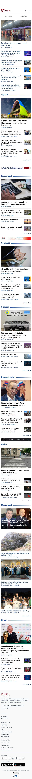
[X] (9, 758)
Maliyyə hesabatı (5, 736)
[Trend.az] (5, 10)
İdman (4, 620)
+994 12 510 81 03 (5, 707)
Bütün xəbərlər (26, 160)
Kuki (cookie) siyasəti (6, 749)
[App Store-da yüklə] (7, 764)
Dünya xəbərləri (8, 377)
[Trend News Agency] (5, 694)
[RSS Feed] (23, 758)
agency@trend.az (5, 708)
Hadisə (4, 444)
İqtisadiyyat (6, 176)
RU (18, 776)
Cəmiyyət (5, 243)
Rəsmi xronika (4, 718)
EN (13, 776)
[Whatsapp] (2, 758)
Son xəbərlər (4, 716)
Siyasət (4, 94)
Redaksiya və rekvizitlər (6, 727)
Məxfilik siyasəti (5, 745)
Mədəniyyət (6, 505)
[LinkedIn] (19, 758)
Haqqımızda (4, 725)
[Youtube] (12, 758)
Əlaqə (2, 729)
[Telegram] (16, 758)
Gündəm (5, 307)
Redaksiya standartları (6, 732)
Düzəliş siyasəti (5, 734)
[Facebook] (6, 758)
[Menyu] (29, 10)
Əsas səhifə (8, 16)
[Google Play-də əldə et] (19, 764)
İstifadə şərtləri (4, 742)
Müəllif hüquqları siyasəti (7, 747)
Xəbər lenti (24, 16)
